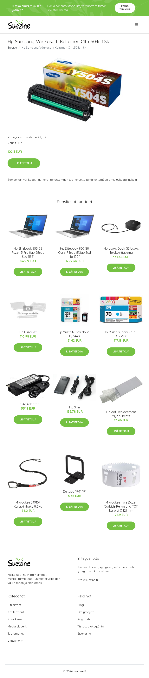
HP (44, 137)
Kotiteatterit (16, 612)
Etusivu (12, 47)
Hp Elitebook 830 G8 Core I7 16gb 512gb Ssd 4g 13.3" (74, 253)
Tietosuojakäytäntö (90, 626)
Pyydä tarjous (125, 7)
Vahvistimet (15, 641)
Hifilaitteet (14, 605)
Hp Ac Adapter (28, 404)
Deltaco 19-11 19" (74, 491)
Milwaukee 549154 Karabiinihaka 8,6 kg (28, 504)
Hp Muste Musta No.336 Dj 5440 (74, 334)
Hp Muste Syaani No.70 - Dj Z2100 (121, 334)
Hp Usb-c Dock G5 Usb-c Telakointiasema (121, 250)
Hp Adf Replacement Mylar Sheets (121, 414)
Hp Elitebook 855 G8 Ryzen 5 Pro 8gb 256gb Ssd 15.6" (27, 253)
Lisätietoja (24, 163)
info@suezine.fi (87, 580)
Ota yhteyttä (85, 612)
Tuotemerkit (33, 137)
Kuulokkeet (15, 619)
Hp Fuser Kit (28, 332)
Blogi (80, 605)
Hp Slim (74, 407)
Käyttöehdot (85, 619)
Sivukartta (84, 633)
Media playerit (17, 626)
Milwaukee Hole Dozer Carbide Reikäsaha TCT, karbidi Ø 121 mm (121, 506)
